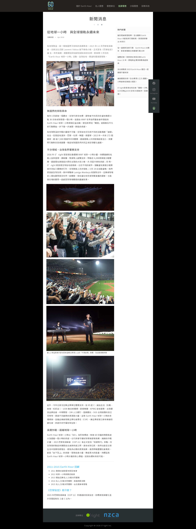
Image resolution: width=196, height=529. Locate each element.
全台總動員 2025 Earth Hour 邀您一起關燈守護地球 (133, 71)
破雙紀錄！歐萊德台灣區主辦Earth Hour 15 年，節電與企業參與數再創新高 (133, 60)
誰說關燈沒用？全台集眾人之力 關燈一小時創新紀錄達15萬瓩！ (133, 80)
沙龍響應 (134, 5)
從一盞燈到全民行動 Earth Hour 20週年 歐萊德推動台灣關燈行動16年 (133, 49)
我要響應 (122, 5)
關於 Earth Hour (84, 5)
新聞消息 (145, 5)
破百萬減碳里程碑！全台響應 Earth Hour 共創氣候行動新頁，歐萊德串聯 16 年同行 (132, 38)
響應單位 (111, 5)
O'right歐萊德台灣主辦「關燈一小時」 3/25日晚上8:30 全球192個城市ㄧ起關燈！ (133, 91)
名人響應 (99, 5)
